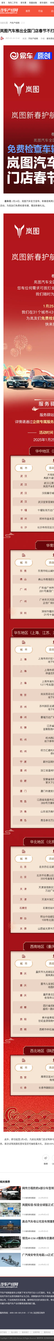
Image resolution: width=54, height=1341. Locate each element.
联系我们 (25, 1332)
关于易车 (3, 1332)
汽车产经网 (14, 23)
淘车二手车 (13, 3)
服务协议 (47, 1332)
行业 (40, 11)
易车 (3, 3)
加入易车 (14, 1332)
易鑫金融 (33, 3)
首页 (28, 11)
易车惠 (23, 3)
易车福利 (43, 3)
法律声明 (36, 1332)
